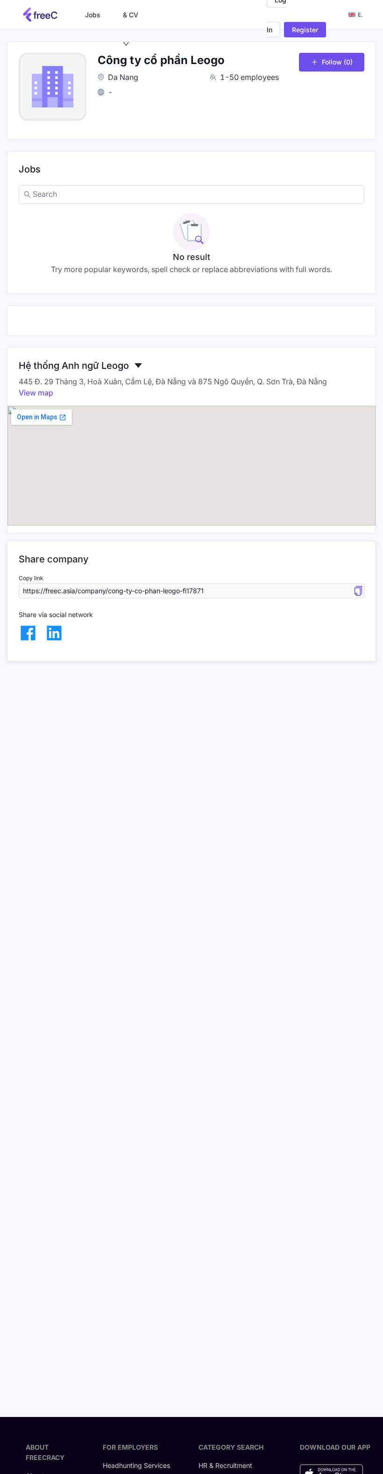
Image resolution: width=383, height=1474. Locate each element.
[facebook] (28, 633)
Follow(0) (337, 62)
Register (305, 30)
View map (36, 392)
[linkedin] (54, 633)
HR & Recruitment (225, 1465)
